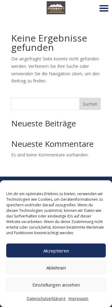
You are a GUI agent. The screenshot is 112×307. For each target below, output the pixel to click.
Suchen (90, 104)
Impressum (78, 298)
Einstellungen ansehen (56, 285)
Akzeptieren (56, 251)
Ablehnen (56, 268)
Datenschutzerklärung (46, 298)
